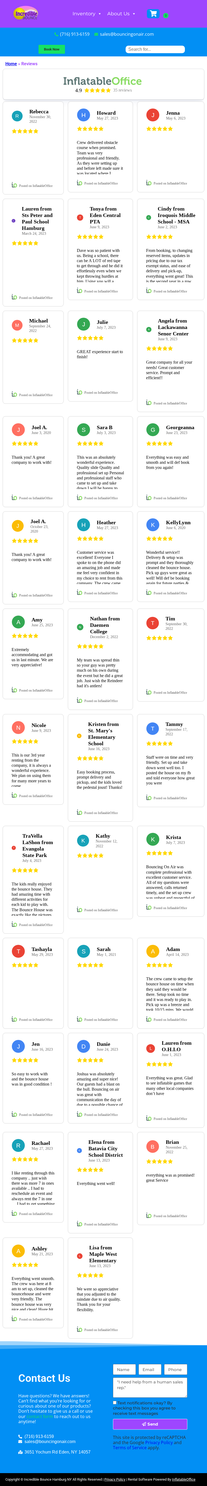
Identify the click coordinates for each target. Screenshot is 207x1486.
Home (11, 63)
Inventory (84, 14)
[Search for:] (155, 49)
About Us (118, 14)
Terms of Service (130, 1448)
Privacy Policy (159, 1442)
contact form (40, 1416)
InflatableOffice (183, 1479)
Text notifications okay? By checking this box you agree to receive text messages (144, 1408)
